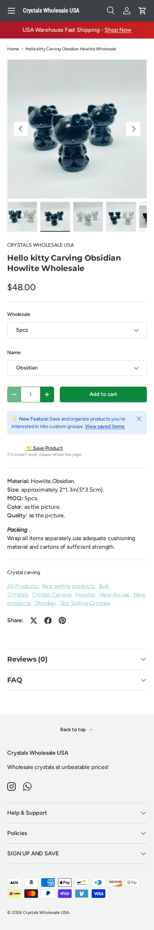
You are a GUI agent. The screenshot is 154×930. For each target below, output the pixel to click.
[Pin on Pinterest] (62, 620)
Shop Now (118, 29)
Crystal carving (23, 572)
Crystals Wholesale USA (46, 912)
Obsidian (45, 603)
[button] (142, 11)
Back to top (73, 730)
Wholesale (18, 314)
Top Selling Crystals (85, 603)
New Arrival (114, 594)
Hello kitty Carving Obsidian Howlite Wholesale (70, 49)
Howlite (85, 594)
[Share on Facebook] (48, 620)
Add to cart (103, 394)
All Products (22, 586)
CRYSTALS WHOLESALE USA (40, 245)
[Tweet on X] (34, 620)
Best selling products (68, 586)
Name (13, 353)
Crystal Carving (51, 594)
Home (13, 49)
